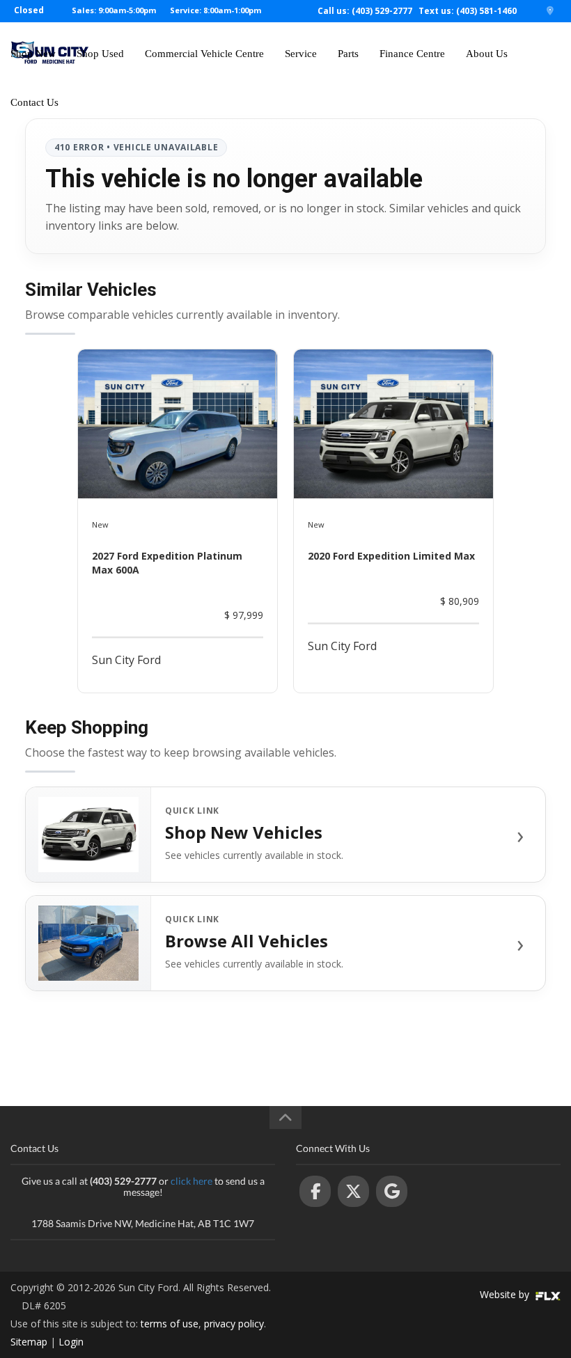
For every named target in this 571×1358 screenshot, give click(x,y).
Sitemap (28, 1341)
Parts (348, 53)
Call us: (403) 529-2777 (365, 11)
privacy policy (234, 1323)
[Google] (391, 1191)
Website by (506, 1294)
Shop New (33, 53)
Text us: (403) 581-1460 (468, 11)
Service (301, 53)
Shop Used (100, 53)
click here (191, 1181)
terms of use (169, 1323)
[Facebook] (315, 1191)
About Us (487, 53)
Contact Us (34, 102)
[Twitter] (353, 1191)
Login (71, 1341)
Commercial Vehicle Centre (204, 53)
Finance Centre (412, 53)
